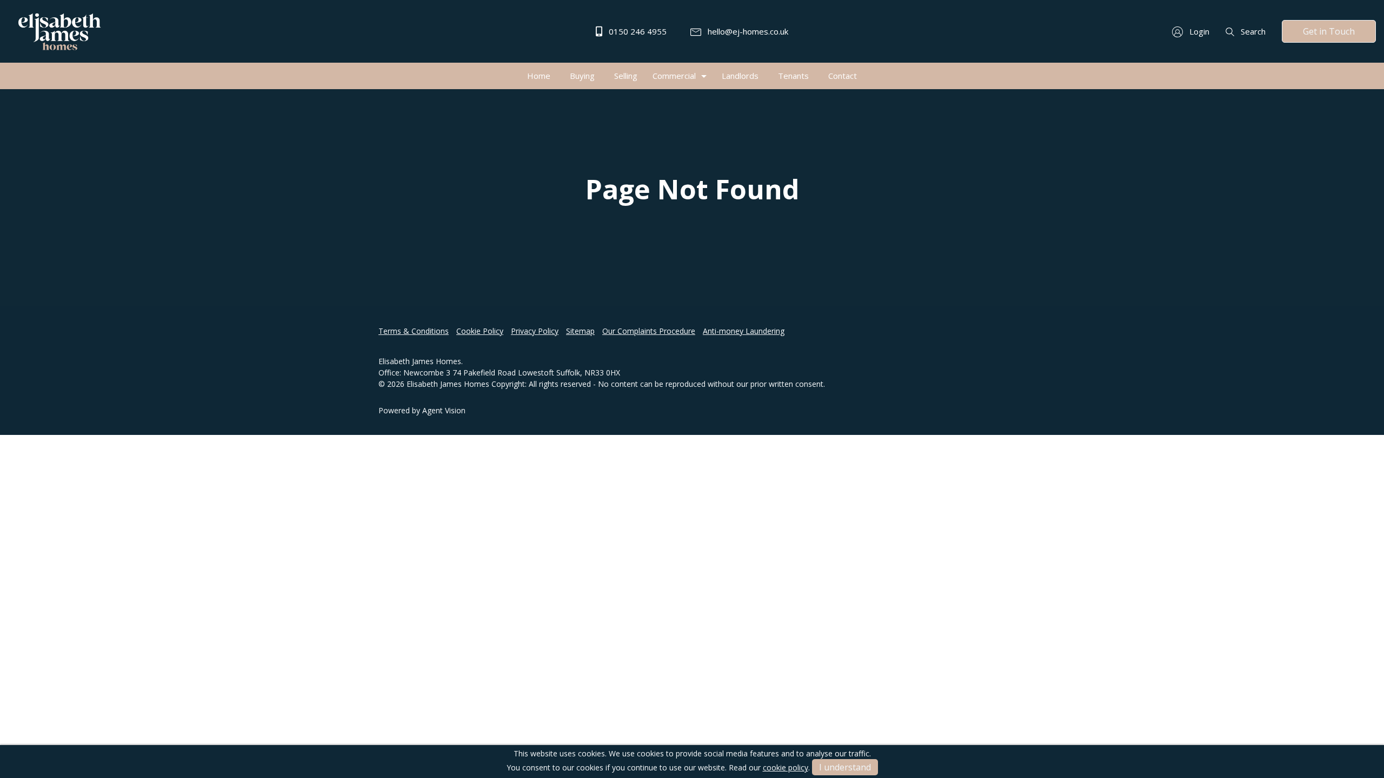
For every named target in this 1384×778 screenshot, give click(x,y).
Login (1198, 31)
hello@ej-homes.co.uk (747, 31)
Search (1252, 31)
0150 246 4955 (637, 31)
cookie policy (785, 767)
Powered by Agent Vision (421, 410)
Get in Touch (1329, 31)
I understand (845, 767)
